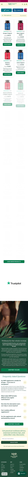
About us (12, 464)
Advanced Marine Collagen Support (7, 92)
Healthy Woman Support (20, 244)
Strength (3, 465)
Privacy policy (23, 464)
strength (19, 10)
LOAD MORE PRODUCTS (14, 261)
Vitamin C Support (7, 63)
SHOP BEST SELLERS (14, 370)
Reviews (12, 465)
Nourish (2, 470)
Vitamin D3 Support (7, 214)
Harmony (3, 467)
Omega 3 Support (7, 33)
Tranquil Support (7, 153)
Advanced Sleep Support (21, 123)
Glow (2, 469)
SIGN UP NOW (14, 442)
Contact (12, 469)
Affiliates (21, 470)
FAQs (11, 467)
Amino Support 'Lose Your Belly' (20, 214)
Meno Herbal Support (20, 154)
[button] (22, 4)
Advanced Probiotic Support (20, 92)
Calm (7, 10)
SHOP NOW (7, 44)
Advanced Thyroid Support (7, 185)
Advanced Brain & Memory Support (7, 244)
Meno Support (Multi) (20, 34)
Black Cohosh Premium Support (20, 185)
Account (21, 469)
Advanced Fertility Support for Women (7, 124)
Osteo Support (20, 62)
